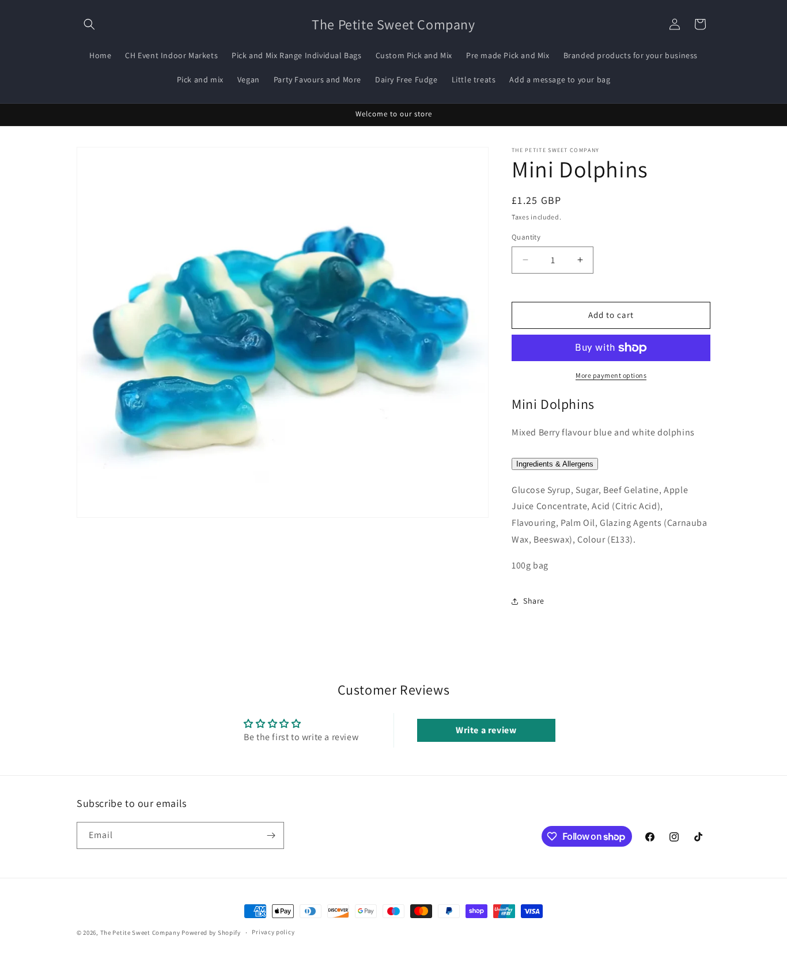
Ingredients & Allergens (554, 464)
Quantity (526, 237)
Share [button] (533, 601)
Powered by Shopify (211, 932)
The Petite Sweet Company (141, 932)
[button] (89, 24)
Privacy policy (273, 932)
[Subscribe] (270, 835)
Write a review (486, 730)
